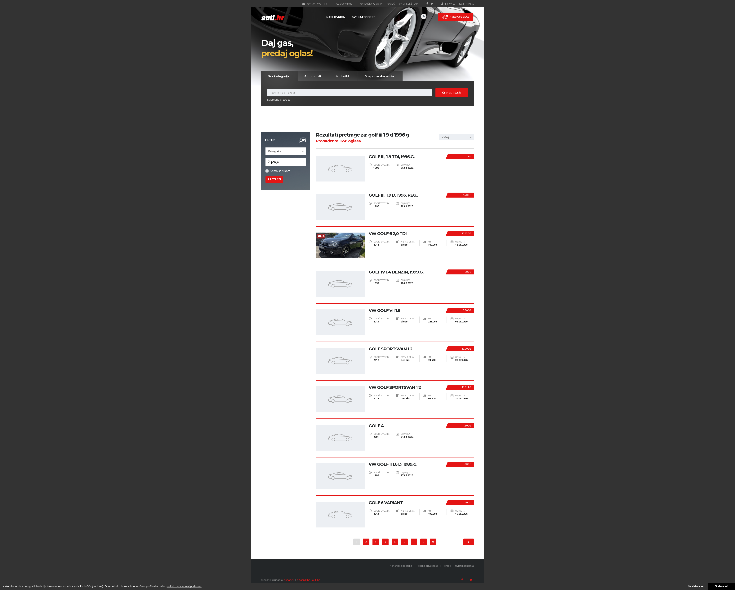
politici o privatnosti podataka (184, 586)
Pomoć (391, 3)
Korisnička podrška (371, 3)
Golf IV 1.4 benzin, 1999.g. (396, 272)
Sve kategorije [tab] (278, 76)
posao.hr (289, 580)
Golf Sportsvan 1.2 (390, 349)
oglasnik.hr (303, 580)
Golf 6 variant (386, 502)
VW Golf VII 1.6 (384, 310)
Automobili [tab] (312, 76)
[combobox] (285, 151)
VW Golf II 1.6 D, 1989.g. (393, 464)
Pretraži (453, 93)
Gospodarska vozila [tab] (379, 76)
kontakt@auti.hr (317, 3)
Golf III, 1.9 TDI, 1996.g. (392, 157)
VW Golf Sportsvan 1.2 (395, 387)
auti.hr (316, 580)
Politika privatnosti (427, 565)
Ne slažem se (695, 586)
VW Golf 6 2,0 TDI (388, 233)
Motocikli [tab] (342, 76)
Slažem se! (721, 586)
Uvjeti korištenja (408, 3)
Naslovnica (335, 17)
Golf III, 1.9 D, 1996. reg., (393, 195)
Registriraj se (466, 3)
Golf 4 (376, 426)
